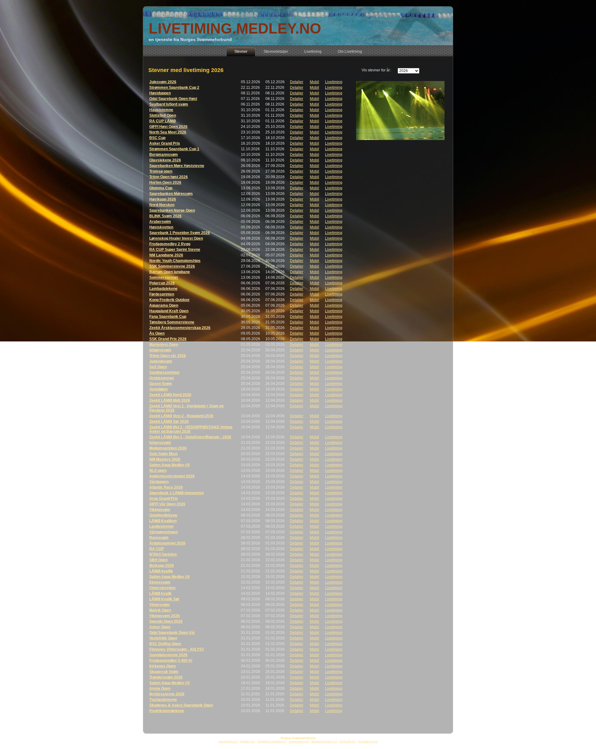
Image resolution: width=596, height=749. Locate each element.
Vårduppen (159, 482)
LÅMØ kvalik (160, 593)
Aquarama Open (163, 305)
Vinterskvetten (162, 588)
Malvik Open (160, 610)
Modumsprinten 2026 (168, 448)
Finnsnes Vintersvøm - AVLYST (176, 649)
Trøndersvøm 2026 (166, 677)
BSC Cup (157, 138)
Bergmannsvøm (163, 154)
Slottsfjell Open (162, 115)
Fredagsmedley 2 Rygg (169, 244)
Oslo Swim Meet (163, 454)
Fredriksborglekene (166, 711)
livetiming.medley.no (272, 741)
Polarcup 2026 (162, 283)
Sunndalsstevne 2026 (168, 655)
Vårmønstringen (163, 532)
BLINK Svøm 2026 (165, 216)
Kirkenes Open (162, 666)
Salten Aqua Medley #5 (169, 465)
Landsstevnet (161, 526)
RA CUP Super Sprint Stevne (174, 249)
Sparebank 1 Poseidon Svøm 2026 (179, 233)
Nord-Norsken (161, 205)
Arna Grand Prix (163, 498)
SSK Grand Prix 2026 (168, 339)
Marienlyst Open (163, 344)
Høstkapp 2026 (162, 199)
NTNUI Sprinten (163, 554)
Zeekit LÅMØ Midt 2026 (169, 400)
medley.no (247, 741)
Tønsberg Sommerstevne (171, 322)
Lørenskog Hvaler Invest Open (176, 238)
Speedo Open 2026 (166, 621)
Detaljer (296, 82)
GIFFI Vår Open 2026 (167, 504)
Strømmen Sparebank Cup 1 (174, 149)
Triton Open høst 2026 (168, 177)
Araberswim (160, 221)
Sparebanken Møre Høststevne (176, 166)
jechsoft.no (348, 741)
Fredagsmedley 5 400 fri (170, 660)
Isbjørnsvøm (160, 350)
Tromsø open (160, 171)
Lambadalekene (163, 289)
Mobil (314, 82)
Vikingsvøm (159, 510)
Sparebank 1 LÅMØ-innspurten (176, 493)
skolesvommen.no (324, 741)
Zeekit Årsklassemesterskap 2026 (179, 328)
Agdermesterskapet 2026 (172, 476)
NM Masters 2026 (164, 459)
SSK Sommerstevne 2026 (172, 266)
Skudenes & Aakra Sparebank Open (181, 705)
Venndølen (158, 389)
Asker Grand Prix (164, 143)
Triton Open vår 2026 (167, 356)
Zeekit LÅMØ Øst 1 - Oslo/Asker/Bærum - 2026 (190, 437)
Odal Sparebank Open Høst (173, 99)
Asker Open (159, 627)
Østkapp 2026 (161, 565)
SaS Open (158, 367)
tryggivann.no (299, 741)
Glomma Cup (160, 188)
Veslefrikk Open (163, 638)
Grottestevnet (161, 378)
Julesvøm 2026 (162, 82)
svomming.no (228, 741)
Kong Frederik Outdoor (169, 300)
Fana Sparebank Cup (167, 316)
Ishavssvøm (160, 442)
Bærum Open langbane (169, 272)
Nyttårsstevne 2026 (166, 694)
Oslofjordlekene (163, 515)
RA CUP (156, 549)
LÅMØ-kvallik (161, 571)
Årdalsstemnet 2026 (167, 543)
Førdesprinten (161, 294)
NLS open (157, 470)
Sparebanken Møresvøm (171, 194)
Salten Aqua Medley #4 (169, 577)
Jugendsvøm (160, 361)
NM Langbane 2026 (166, 255)
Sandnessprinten (164, 372)
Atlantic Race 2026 (166, 487)
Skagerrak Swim (163, 672)
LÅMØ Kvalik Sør (164, 599)
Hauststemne (161, 110)
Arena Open (159, 688)
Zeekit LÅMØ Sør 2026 (169, 421)
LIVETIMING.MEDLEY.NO (235, 28)
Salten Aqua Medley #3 (169, 683)
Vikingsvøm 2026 (164, 616)
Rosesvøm (159, 537)
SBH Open (158, 560)
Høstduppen (160, 93)
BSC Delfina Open (165, 644)
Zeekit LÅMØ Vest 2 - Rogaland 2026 (181, 416)
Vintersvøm (159, 604)
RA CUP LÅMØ (162, 121)
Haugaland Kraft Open (168, 311)
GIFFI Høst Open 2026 (168, 126)
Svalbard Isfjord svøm (168, 104)
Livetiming (333, 82)
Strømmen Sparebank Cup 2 (174, 87)
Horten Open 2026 (165, 182)
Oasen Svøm (160, 383)
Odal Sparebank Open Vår (172, 632)
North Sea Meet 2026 (167, 132)
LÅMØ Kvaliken (163, 521)
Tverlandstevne (163, 699)
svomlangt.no (368, 741)
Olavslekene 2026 (165, 160)
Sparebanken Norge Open (172, 210)
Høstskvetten (161, 227)
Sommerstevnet (163, 277)
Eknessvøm (159, 582)
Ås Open (157, 333)
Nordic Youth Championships (175, 261)
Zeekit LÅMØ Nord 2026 (170, 395)
